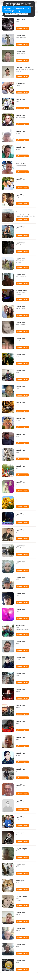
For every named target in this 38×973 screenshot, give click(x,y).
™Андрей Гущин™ (21, 291)
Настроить (23, 13)
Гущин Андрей (20, 83)
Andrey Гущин (20, 19)
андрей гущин (20, 498)
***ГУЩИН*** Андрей (23, 67)
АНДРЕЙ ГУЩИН (21, 849)
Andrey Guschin (21, 163)
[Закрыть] (28, 8)
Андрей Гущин (20, 35)
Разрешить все (11, 13)
